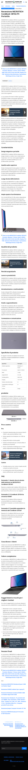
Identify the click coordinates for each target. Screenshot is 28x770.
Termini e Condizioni (9, 757)
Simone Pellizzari (18, 8)
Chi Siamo (6, 760)
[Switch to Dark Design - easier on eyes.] (24, 2)
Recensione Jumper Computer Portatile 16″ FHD (13, 708)
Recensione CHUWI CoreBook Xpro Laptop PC (12, 689)
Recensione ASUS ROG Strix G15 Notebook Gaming (8, 725)
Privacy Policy (19, 757)
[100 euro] (13, 2)
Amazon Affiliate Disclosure (17, 761)
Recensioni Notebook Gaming (8, 8)
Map (11, 760)
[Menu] (2, 2)
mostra (10, 80)
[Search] (26, 2)
